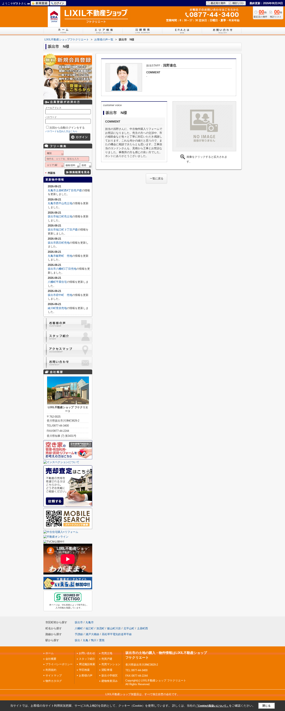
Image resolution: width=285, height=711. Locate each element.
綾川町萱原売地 (57, 308)
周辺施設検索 (87, 664)
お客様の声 (85, 675)
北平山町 (129, 628)
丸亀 (85, 640)
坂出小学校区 (109, 675)
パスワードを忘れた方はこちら (61, 131)
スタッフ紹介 (87, 658)
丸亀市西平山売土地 (60, 203)
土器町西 (142, 628)
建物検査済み (109, 680)
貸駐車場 (106, 669)
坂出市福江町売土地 (60, 216)
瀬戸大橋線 (92, 634)
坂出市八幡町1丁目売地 (62, 268)
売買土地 (106, 653)
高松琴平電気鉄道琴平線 (117, 634)
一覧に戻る (156, 178)
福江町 (90, 628)
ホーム (49, 653)
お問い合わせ (87, 653)
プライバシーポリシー (59, 664)
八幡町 (79, 628)
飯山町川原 (114, 628)
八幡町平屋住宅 (57, 281)
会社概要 (50, 658)
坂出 (77, 640)
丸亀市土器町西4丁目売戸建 (65, 190)
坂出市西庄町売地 (58, 242)
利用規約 (50, 669)
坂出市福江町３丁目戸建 (63, 229)
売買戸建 (106, 658)
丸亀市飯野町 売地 (60, 255)
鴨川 (93, 640)
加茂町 (100, 628)
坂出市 (79, 622)
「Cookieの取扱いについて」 (212, 705)
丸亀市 (90, 622)
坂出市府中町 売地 (60, 295)
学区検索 (84, 669)
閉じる (266, 705)
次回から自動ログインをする (67, 127)
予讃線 (79, 634)
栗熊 (102, 640)
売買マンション (110, 664)
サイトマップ (53, 675)
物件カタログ (53, 680)
